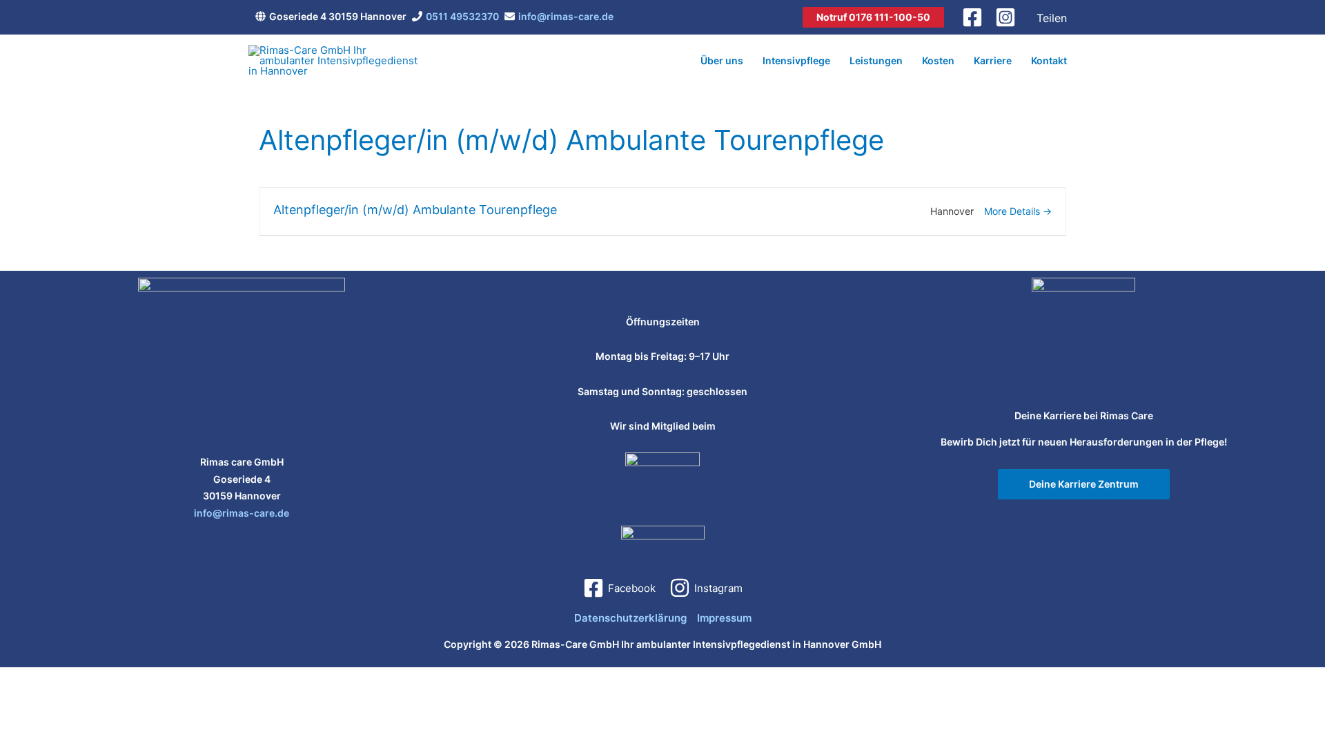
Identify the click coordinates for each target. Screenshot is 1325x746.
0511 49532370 (462, 16)
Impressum (724, 617)
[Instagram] (1005, 17)
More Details (1013, 211)
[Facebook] (972, 17)
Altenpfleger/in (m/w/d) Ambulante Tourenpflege (415, 209)
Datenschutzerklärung (630, 617)
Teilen (1052, 17)
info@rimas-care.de (566, 16)
